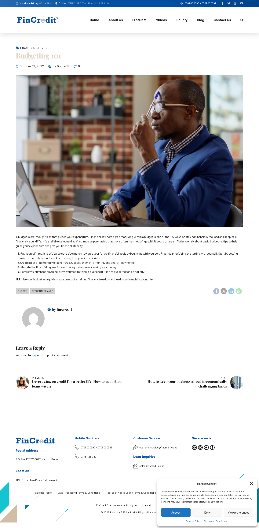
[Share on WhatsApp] (239, 291)
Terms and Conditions (215, 521)
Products (139, 20)
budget (22, 291)
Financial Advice (34, 48)
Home (94, 20)
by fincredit (61, 66)
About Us (116, 20)
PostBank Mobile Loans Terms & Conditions (131, 492)
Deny (207, 512)
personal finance (42, 291)
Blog (200, 20)
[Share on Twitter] (224, 291)
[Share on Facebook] (216, 291)
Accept (175, 512)
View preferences (238, 512)
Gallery (182, 20)
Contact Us (222, 20)
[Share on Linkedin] (231, 291)
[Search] (241, 19)
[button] (251, 483)
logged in (37, 355)
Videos (161, 20)
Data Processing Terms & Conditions (79, 492)
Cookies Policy (193, 521)
